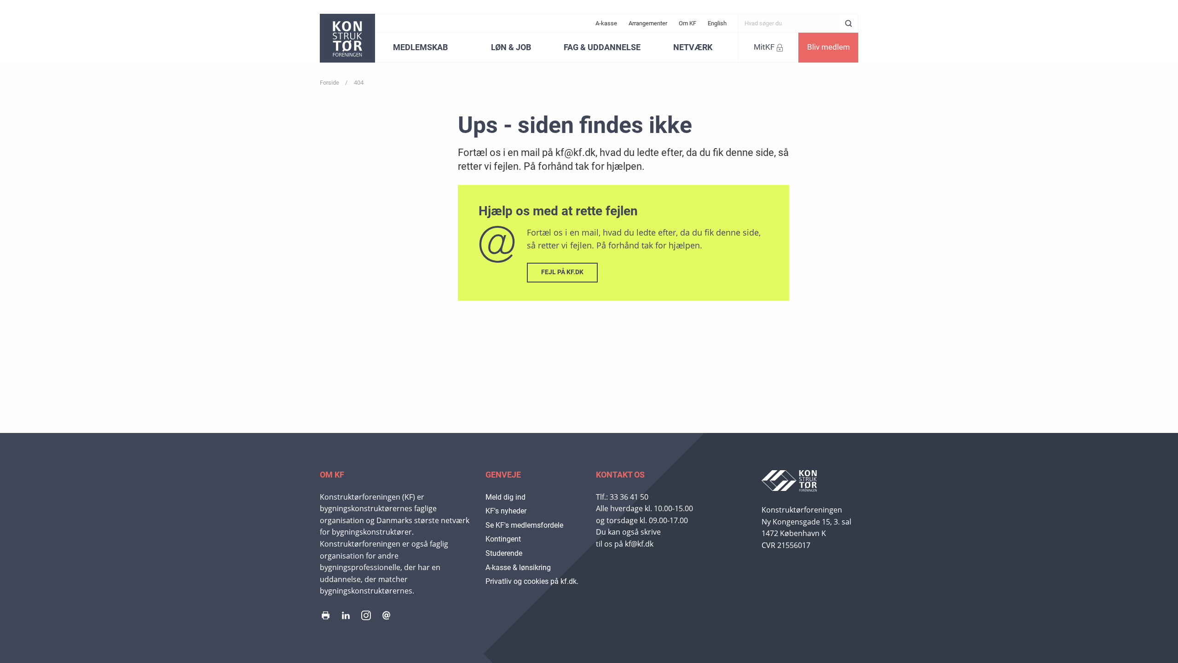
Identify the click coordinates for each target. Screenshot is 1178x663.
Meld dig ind (505, 497)
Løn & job (511, 47)
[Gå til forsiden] (347, 38)
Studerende (503, 553)
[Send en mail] (386, 617)
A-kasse (606, 23)
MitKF (764, 47)
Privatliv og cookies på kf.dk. (531, 581)
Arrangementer (648, 23)
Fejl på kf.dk (562, 272)
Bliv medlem (828, 47)
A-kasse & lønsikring (518, 567)
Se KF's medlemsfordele (524, 525)
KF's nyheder (505, 511)
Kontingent (503, 539)
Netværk (692, 47)
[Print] (325, 617)
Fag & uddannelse (602, 47)
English (717, 23)
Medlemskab (420, 47)
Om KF (687, 23)
